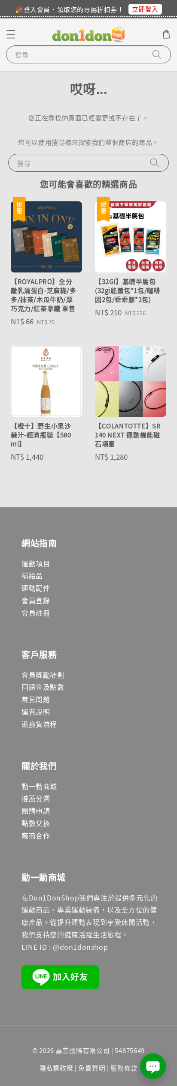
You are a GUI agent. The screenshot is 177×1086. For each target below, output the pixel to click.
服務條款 (123, 1067)
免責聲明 (91, 1067)
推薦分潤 (35, 798)
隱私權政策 (56, 1067)
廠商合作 (35, 835)
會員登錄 (35, 600)
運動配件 (35, 588)
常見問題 (35, 699)
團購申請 (35, 810)
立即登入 (145, 8)
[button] (10, 34)
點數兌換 (35, 823)
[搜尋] (157, 54)
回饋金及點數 (42, 687)
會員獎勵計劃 (42, 675)
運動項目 (35, 563)
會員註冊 (35, 612)
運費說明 (35, 711)
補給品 (32, 575)
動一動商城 (39, 786)
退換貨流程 (39, 724)
